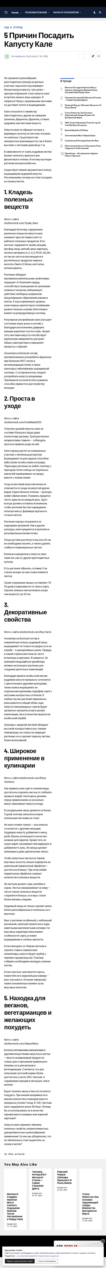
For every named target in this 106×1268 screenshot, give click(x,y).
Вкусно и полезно (36, 23)
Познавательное (36, 12)
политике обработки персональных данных (39, 1256)
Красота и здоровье (66, 23)
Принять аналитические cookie (20, 1261)
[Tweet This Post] (87, 56)
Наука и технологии (66, 12)
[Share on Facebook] (81, 56)
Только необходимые (47, 1261)
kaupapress (20, 56)
